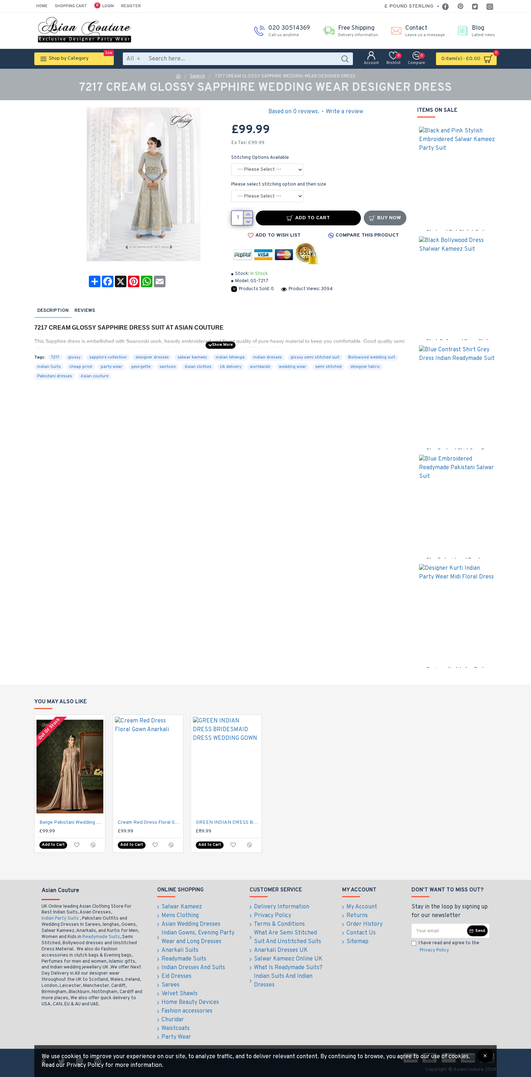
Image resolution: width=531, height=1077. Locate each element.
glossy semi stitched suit (315, 357)
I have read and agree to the (449, 946)
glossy (74, 357)
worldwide (260, 367)
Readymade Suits (101, 937)
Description (53, 311)
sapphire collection (108, 357)
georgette (141, 367)
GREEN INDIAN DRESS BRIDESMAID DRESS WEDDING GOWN (228, 822)
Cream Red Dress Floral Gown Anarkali (150, 822)
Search (197, 76)
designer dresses (152, 357)
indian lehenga (230, 357)
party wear (111, 367)
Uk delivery (230, 367)
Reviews (84, 311)
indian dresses (267, 357)
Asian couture (94, 376)
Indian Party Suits (60, 918)
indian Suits (49, 367)
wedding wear (292, 367)
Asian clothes (198, 367)
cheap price (80, 367)
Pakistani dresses (54, 376)
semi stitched (328, 367)
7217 (55, 357)
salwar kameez (192, 357)
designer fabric (365, 367)
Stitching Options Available (260, 158)
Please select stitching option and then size (278, 184)
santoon (167, 367)
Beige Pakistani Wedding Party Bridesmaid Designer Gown (71, 822)
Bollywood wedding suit (371, 357)
